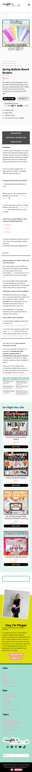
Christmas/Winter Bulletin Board (16, 438)
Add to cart (9, 99)
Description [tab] (16, 133)
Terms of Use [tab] (16, 142)
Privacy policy (18, 769)
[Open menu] (28, 4)
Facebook (7, 232)
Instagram (7, 225)
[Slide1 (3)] (16, 33)
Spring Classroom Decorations (11, 65)
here (12, 273)
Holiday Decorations (8, 61)
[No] (30, 767)
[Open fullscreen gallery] (28, 45)
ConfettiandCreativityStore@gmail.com (15, 325)
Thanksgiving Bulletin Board (16, 557)
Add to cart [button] (16, 447)
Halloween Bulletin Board (16, 478)
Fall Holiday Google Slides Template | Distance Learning (16, 517)
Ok (12, 769)
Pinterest (7, 228)
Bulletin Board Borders (9, 63)
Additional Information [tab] (16, 137)
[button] (5, 75)
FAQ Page (10, 331)
